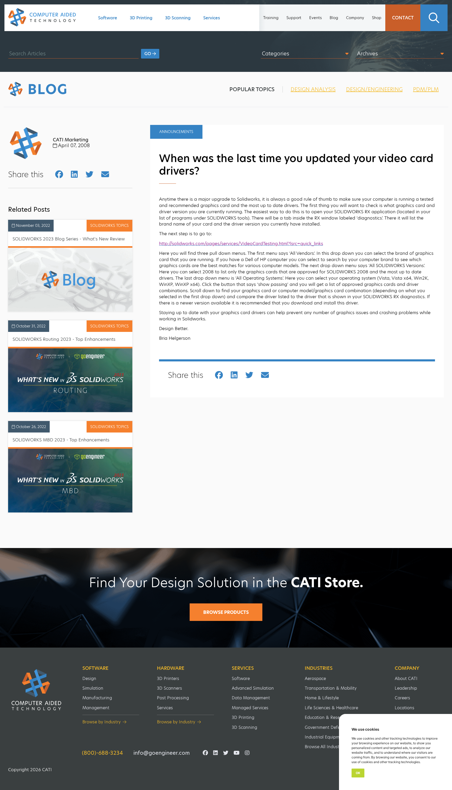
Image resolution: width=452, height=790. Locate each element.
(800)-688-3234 (102, 753)
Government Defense (326, 727)
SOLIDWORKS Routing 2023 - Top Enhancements (64, 339)
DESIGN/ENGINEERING (374, 89)
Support (293, 17)
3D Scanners (169, 688)
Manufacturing (97, 698)
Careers (402, 698)
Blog (334, 17)
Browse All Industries (325, 747)
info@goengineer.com (161, 753)
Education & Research (327, 717)
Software (107, 18)
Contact (403, 18)
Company (355, 17)
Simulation (92, 688)
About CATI (406, 679)
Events (315, 17)
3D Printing (141, 18)
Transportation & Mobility (331, 688)
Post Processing (173, 698)
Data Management (251, 698)
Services (211, 18)
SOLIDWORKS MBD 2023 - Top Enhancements (61, 440)
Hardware (170, 668)
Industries (318, 668)
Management (95, 708)
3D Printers (168, 679)
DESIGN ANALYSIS (313, 89)
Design (89, 679)
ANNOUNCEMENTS (176, 131)
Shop (376, 17)
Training (271, 17)
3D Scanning (178, 18)
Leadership (406, 688)
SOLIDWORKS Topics (109, 225)
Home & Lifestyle (322, 698)
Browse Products (226, 612)
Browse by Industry (101, 721)
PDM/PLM (426, 89)
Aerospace (315, 679)
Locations (404, 708)
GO (148, 54)
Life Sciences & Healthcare (331, 708)
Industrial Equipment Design (333, 737)
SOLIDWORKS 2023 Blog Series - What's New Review (69, 239)
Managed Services (250, 708)
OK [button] (358, 773)
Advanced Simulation (253, 688)
